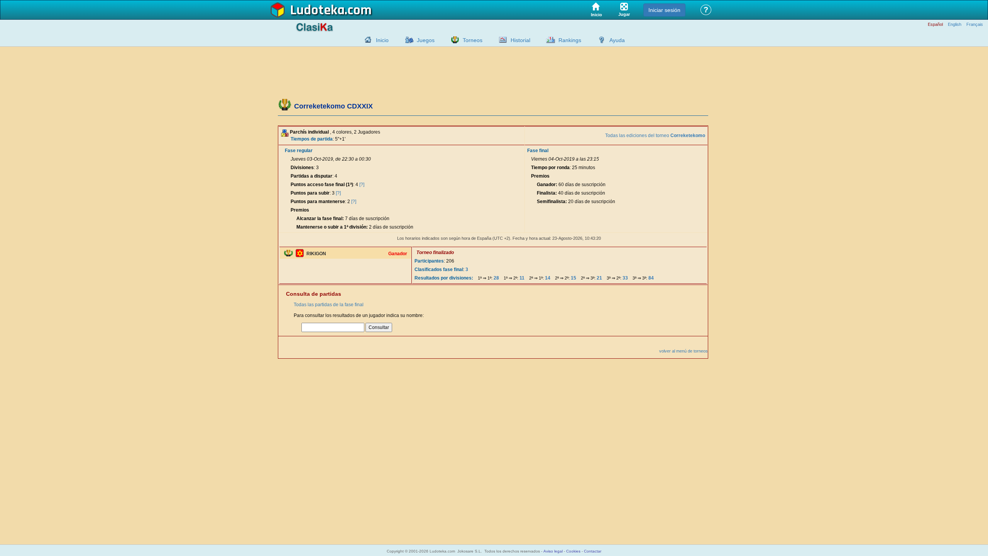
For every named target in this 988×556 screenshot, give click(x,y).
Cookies (573, 551)
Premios (300, 210)
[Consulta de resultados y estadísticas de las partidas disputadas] (501, 40)
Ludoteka (317, 10)
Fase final (537, 150)
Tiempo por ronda (550, 167)
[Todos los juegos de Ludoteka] (407, 40)
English (954, 24)
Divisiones (302, 167)
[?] (361, 184)
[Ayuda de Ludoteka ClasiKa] (599, 40)
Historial (520, 40)
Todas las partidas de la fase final (329, 304)
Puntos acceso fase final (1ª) (322, 184)
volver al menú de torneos (683, 351)
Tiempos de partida (312, 139)
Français (974, 24)
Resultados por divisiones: (443, 278)
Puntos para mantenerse (318, 201)
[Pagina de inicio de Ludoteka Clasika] (366, 40)
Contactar (592, 551)
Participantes (429, 261)
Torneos (472, 40)
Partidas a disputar (311, 176)
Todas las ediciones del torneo (655, 135)
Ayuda (617, 40)
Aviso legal (553, 551)
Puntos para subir (310, 193)
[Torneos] (453, 40)
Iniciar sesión (664, 10)
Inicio (382, 40)
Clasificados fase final (438, 269)
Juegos (426, 40)
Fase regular (299, 150)
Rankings (569, 40)
